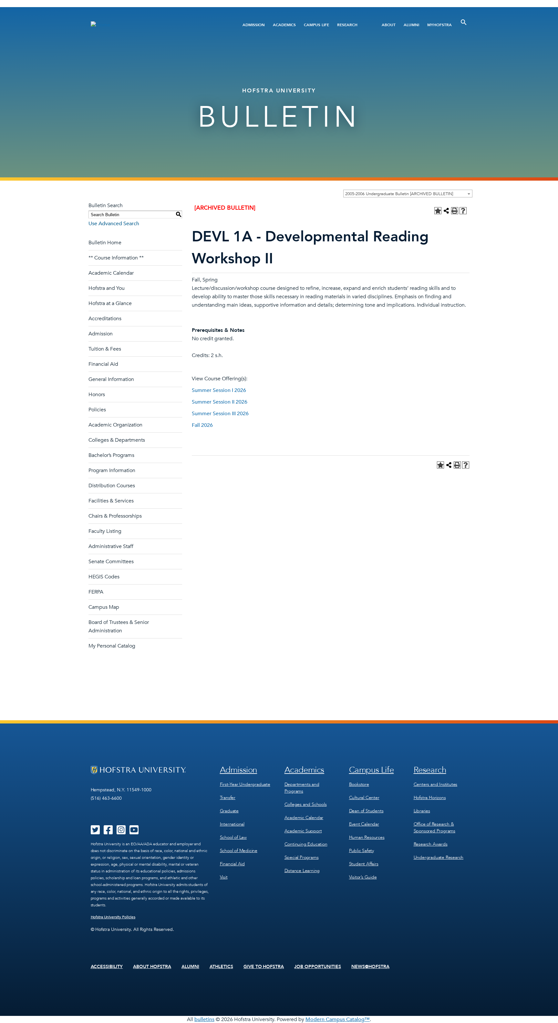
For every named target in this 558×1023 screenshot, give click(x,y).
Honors (96, 394)
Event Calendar (364, 824)
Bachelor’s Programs (111, 455)
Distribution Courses (111, 485)
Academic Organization (115, 424)
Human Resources (367, 837)
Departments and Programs (301, 787)
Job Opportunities (317, 967)
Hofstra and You (106, 288)
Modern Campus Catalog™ (337, 1019)
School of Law (233, 837)
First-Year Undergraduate (245, 784)
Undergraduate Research (439, 857)
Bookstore (359, 784)
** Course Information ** (116, 257)
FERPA (95, 592)
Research (347, 24)
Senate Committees (111, 561)
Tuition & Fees (104, 349)
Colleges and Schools (305, 804)
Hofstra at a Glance (110, 303)
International (232, 824)
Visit (224, 877)
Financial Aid (103, 364)
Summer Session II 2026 (219, 402)
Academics (284, 24)
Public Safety (361, 851)
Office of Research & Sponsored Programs (434, 827)
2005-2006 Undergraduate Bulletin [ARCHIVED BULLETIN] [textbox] (399, 194)
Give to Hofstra (263, 967)
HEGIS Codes (103, 576)
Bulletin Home (104, 242)
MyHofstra (439, 24)
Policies (97, 409)
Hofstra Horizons (430, 798)
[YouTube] (134, 832)
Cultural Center (364, 798)
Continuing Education (305, 844)
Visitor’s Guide (363, 877)
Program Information (111, 470)
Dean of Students (366, 811)
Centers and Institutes (436, 784)
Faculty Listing (104, 531)
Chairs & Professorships (115, 516)
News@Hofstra (370, 967)
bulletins (204, 1019)
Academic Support (303, 831)
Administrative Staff (110, 546)
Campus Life (316, 24)
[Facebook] (108, 832)
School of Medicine (238, 851)
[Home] (155, 24)
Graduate (229, 811)
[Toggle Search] (464, 22)
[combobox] (407, 193)
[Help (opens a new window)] (463, 210)
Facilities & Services (111, 500)
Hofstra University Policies (113, 917)
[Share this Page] (446, 210)
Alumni (411, 24)
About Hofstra (152, 967)
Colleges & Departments (116, 440)
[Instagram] (121, 832)
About (389, 24)
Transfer (227, 798)
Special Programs (301, 857)
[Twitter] (95, 832)
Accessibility (107, 967)
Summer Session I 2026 (219, 390)
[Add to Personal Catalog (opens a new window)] (437, 210)
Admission (254, 24)
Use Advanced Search (113, 223)
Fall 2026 (202, 425)
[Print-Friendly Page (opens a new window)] (454, 210)
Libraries (422, 811)
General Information (111, 379)
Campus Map (103, 607)
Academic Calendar (111, 273)
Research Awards (431, 844)
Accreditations (104, 318)
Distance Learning (302, 871)
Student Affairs (363, 864)
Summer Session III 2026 (220, 413)
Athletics (221, 967)
